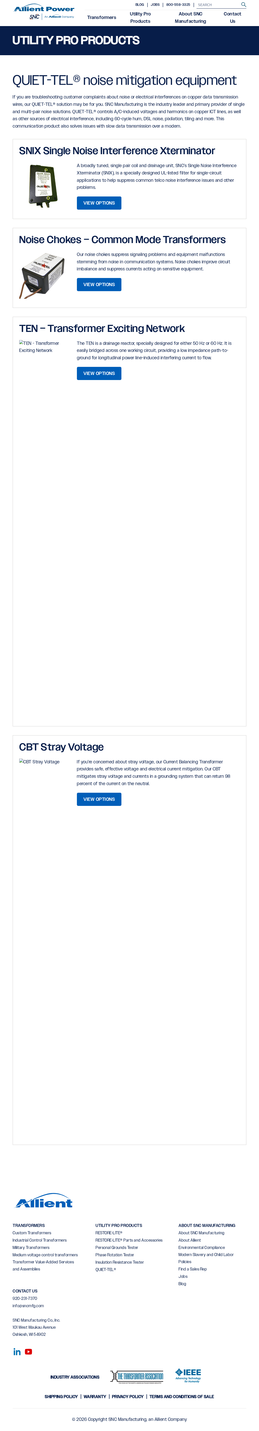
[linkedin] (16, 1351)
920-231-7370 (25, 1298)
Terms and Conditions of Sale (181, 1397)
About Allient (190, 1240)
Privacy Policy (128, 1397)
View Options (99, 203)
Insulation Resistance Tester (120, 1262)
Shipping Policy (61, 1397)
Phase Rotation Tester (115, 1255)
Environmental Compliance (202, 1247)
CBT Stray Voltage (61, 747)
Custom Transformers (32, 1233)
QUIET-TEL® (106, 1270)
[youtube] (26, 1351)
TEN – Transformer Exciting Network (102, 329)
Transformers (101, 18)
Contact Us (233, 18)
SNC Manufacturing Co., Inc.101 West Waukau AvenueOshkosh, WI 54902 (36, 1327)
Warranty (95, 1397)
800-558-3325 (178, 5)
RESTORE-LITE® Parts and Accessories (129, 1240)
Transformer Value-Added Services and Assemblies (43, 1266)
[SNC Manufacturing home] (44, 13)
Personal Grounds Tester (117, 1247)
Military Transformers (31, 1247)
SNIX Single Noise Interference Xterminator (117, 151)
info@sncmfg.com (28, 1306)
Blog (140, 5)
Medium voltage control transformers (45, 1255)
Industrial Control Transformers (40, 1240)
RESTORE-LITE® (109, 1233)
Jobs (155, 5)
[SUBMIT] (243, 5)
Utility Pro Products (140, 18)
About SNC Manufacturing (190, 18)
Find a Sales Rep (193, 1269)
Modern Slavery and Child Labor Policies (206, 1258)
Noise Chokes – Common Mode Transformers (122, 240)
